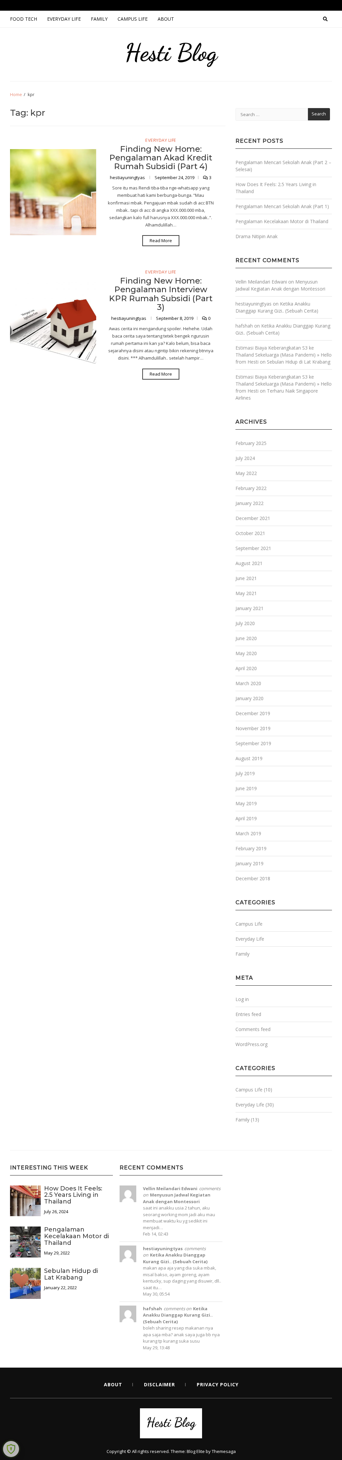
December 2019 (252, 713)
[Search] (325, 19)
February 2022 (251, 488)
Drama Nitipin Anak (256, 236)
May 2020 (246, 653)
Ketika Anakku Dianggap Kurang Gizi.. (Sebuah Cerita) (175, 1258)
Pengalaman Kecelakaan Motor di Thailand (281, 221)
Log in (242, 999)
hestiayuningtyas (128, 177)
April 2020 (246, 668)
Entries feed (248, 1014)
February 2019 (251, 848)
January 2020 (249, 698)
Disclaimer (159, 1384)
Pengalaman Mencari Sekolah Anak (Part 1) (282, 206)
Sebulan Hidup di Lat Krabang (298, 362)
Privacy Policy (217, 1384)
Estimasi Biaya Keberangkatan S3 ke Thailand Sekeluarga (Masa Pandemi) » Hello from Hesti (283, 355)
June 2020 (246, 638)
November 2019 (253, 728)
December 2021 (252, 518)
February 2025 (251, 443)
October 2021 (250, 533)
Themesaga (224, 1451)
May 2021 (246, 593)
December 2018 (252, 878)
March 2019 (248, 833)
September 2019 (253, 743)
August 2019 (249, 758)
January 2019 (249, 863)
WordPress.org (251, 1044)
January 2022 (249, 503)
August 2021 (249, 563)
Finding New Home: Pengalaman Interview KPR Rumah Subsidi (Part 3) (160, 294)
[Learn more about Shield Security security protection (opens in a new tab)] (11, 1449)
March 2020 (248, 683)
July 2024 (245, 458)
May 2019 (246, 803)
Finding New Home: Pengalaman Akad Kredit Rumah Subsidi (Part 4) (160, 157)
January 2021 (249, 608)
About (166, 19)
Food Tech (23, 19)
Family (99, 19)
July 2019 (245, 773)
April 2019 (246, 818)
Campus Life (133, 19)
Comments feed (253, 1029)
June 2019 (246, 788)
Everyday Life (64, 19)
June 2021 (246, 578)
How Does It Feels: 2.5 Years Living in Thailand (73, 1195)
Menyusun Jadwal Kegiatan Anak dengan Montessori (176, 1198)
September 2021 (253, 548)
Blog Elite (196, 1451)
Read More (161, 240)
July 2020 (245, 623)
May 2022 (246, 473)
